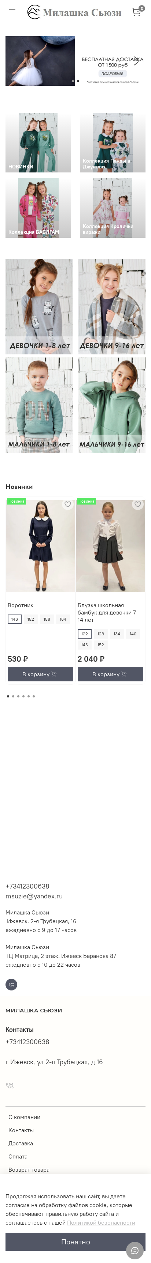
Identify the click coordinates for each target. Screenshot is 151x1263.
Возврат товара (28, 1169)
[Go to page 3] (18, 696)
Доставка (20, 1143)
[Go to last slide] (15, 61)
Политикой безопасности (101, 1222)
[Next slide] (136, 61)
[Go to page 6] (34, 696)
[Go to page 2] (13, 696)
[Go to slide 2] (78, 81)
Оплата (17, 1156)
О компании (24, 1117)
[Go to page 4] (23, 696)
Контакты (21, 1130)
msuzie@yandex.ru (34, 896)
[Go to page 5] (28, 696)
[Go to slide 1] (73, 81)
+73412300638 (27, 886)
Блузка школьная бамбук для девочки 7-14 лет (108, 612)
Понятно (75, 1241)
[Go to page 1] (8, 696)
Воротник (20, 605)
